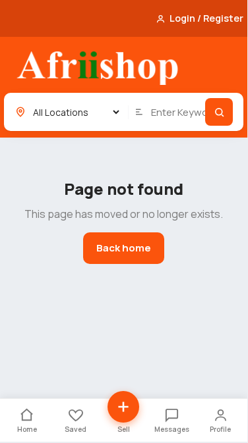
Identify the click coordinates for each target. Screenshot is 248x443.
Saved (75, 429)
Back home (123, 248)
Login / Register (206, 18)
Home (27, 429)
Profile (220, 429)
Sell (123, 429)
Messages (171, 429)
